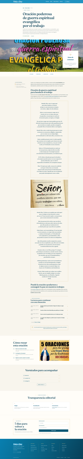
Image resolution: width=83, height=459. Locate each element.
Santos (51, 1)
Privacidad (62, 457)
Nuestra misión (64, 447)
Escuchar (32, 74)
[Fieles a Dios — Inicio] (17, 2)
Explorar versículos (41, 384)
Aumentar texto (46, 74)
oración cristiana (35, 289)
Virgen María (43, 450)
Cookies (65, 457)
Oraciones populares (34, 449)
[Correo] (20, 452)
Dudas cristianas (56, 1)
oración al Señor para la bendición (51, 96)
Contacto (63, 450)
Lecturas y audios (54, 450)
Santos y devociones (44, 445)
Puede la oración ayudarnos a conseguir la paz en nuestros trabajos (21, 87)
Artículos (53, 447)
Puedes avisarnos (54, 407)
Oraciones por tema (34, 447)
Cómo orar (32, 450)
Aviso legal (58, 457)
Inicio (23, 7)
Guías (52, 445)
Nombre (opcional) (41, 420)
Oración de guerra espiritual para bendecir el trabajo (20, 84)
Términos (68, 457)
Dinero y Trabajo (27, 7)
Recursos (61, 1)
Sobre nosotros (64, 445)
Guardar (52, 74)
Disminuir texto (38, 74)
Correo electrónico (41, 425)
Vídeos (53, 449)
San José (42, 447)
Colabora (63, 449)
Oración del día (33, 445)
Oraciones (47, 1)
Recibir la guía (53, 430)
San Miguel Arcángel (44, 449)
